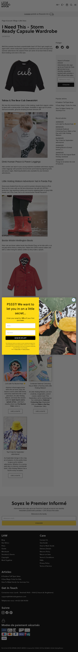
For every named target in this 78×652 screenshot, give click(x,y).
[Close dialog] (73, 299)
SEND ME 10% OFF (20, 338)
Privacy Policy (18, 349)
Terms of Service (26, 349)
